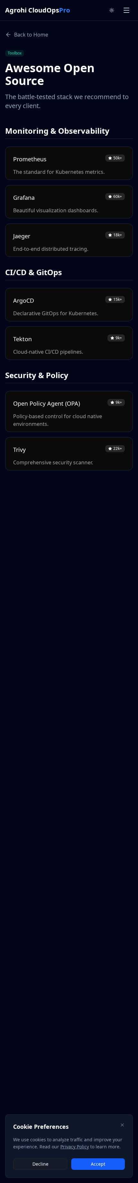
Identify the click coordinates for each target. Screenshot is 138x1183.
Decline (40, 1164)
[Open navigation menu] (126, 10)
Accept (98, 1164)
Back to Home (31, 34)
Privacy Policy (74, 1147)
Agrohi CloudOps (37, 10)
